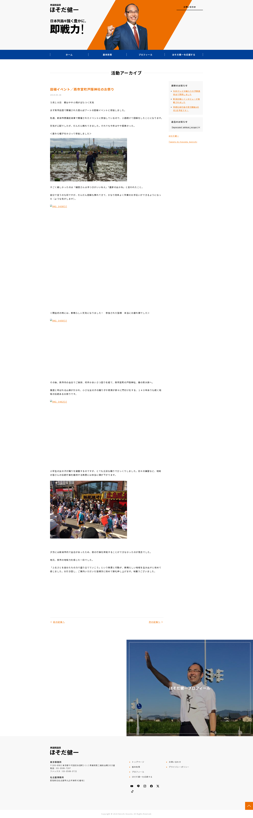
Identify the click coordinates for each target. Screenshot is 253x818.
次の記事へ (154, 621)
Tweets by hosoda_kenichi (183, 141)
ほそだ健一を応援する (183, 54)
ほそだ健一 (174, 136)
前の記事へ (59, 621)
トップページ (138, 762)
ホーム (69, 54)
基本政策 (107, 54)
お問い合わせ (190, 7)
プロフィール (146, 54)
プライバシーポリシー (179, 767)
